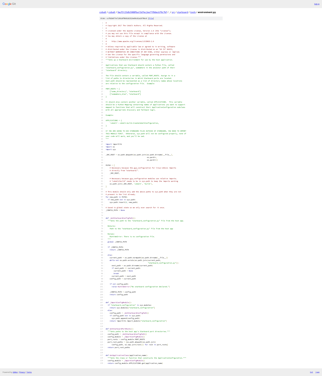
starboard (182, 12)
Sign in (316, 4)
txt (311, 372)
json (317, 372)
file (151, 18)
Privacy (22, 372)
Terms (29, 372)
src (173, 12)
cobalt (102, 12)
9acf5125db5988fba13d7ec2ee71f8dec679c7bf (142, 12)
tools (193, 12)
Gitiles (15, 372)
